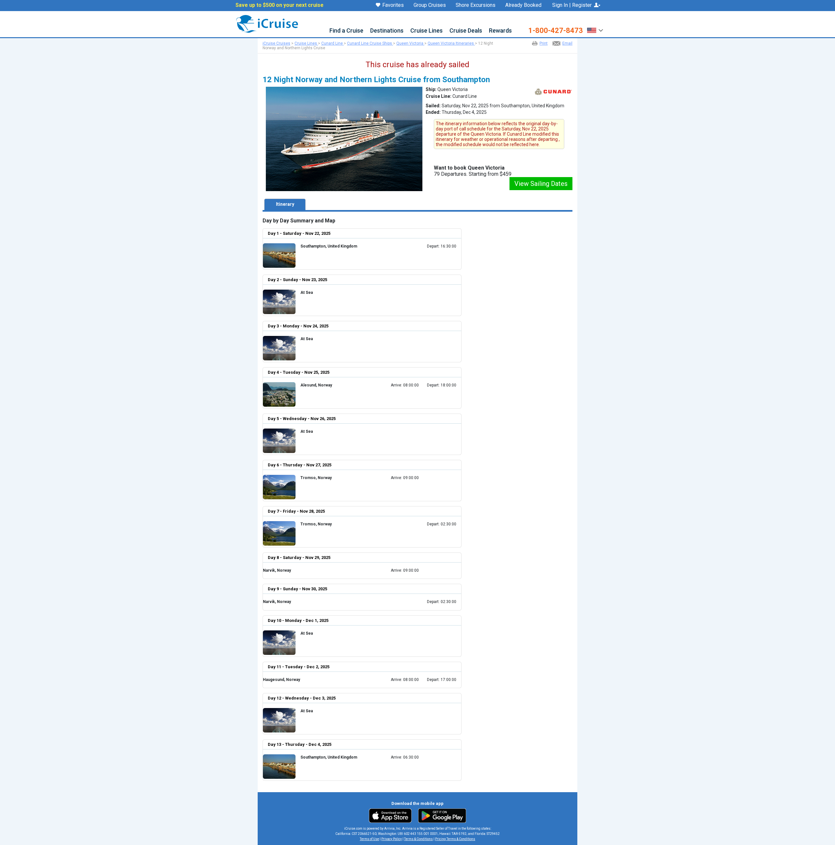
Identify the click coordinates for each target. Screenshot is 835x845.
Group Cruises (430, 5)
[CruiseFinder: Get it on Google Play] (440, 815)
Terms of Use (369, 839)
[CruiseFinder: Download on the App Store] (392, 815)
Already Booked (523, 5)
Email (567, 43)
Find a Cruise (346, 31)
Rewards (500, 31)
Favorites (393, 5)
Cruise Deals (465, 31)
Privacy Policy (391, 839)
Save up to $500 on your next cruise (279, 5)
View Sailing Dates (541, 184)
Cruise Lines (426, 31)
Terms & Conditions (418, 839)
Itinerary (285, 204)
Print (543, 43)
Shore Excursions (475, 5)
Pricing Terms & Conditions (455, 839)
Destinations (386, 31)
